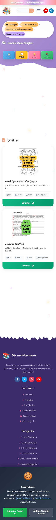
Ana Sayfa (29, 394)
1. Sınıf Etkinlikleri (29, 437)
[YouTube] (45, 10)
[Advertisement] (28, 104)
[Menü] (39, 11)
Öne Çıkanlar (29, 405)
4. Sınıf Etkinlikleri (29, 453)
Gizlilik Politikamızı (43, 498)
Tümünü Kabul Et (15, 512)
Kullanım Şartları (29, 421)
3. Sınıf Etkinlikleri (29, 447)
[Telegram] (51, 10)
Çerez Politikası (29, 415)
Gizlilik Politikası (29, 410)
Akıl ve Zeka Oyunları (29, 463)
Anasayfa (13, 24)
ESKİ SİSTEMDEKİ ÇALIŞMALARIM (19, 29)
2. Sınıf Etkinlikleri (29, 24)
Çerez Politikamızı (24, 498)
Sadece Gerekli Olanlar (41, 512)
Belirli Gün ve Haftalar (29, 458)
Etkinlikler (29, 399)
